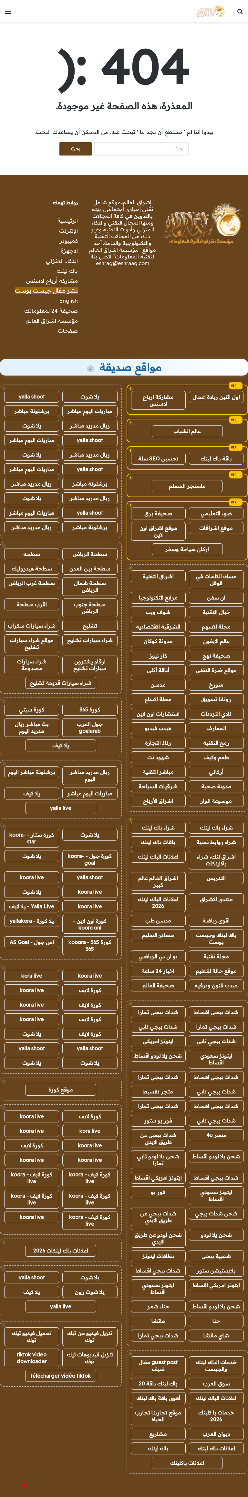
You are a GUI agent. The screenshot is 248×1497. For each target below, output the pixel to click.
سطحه (31, 554)
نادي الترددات (216, 713)
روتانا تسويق (216, 699)
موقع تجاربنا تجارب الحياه (158, 1415)
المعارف (216, 728)
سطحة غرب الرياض (31, 583)
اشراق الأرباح (158, 801)
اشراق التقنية (158, 576)
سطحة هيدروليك (32, 568)
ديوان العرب (216, 1434)
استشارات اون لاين (158, 713)
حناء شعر (158, 1306)
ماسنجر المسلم (187, 486)
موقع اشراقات (216, 528)
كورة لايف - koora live (89, 1177)
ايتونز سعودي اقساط (216, 1059)
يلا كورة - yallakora (32, 921)
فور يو (158, 1192)
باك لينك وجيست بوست (216, 938)
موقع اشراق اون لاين (158, 531)
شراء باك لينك (216, 827)
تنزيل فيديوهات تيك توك (90, 1357)
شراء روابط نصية (216, 842)
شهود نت (158, 757)
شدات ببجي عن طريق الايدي (158, 1138)
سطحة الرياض (90, 554)
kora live (31, 975)
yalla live (60, 808)
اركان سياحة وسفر (187, 549)
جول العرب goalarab (90, 727)
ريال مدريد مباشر (90, 425)
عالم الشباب (187, 431)
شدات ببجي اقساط (216, 1012)
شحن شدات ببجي (216, 1213)
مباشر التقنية (158, 772)
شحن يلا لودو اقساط (158, 1055)
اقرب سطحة (32, 604)
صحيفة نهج (216, 655)
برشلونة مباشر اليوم (31, 772)
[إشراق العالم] (210, 11)
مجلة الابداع (158, 699)
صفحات (68, 330)
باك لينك (67, 270)
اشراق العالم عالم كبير (158, 881)
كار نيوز (158, 655)
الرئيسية (67, 220)
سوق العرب (216, 1383)
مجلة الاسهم (216, 626)
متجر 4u (216, 1135)
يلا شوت (89, 396)
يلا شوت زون (90, 1292)
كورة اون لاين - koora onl (90, 924)
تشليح (90, 625)
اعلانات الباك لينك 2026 (158, 902)
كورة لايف (90, 990)
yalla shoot (32, 396)
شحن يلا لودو (216, 1234)
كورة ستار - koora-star (31, 838)
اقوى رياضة (216, 920)
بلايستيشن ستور (216, 1270)
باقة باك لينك (216, 458)
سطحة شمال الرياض (90, 586)
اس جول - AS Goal (32, 942)
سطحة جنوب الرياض (90, 607)
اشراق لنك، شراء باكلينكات (216, 860)
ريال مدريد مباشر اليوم (90, 775)
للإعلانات (13, 1485)
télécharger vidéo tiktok (61, 1375)
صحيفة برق (158, 513)
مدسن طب (158, 920)
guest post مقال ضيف (158, 1365)
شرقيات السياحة (158, 786)
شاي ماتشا (216, 1335)
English (68, 300)
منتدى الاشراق (216, 899)
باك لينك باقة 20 (158, 1383)
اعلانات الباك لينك (158, 856)
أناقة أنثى (158, 670)
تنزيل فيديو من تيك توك (89, 1336)
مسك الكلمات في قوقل (216, 579)
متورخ (216, 684)
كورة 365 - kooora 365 (89, 945)
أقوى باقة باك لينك (158, 1398)
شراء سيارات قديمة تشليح (60, 682)
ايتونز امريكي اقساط (158, 1177)
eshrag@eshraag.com (122, 263)
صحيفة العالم (158, 985)
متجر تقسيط (158, 1091)
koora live (32, 877)
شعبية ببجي (216, 1256)
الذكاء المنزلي (62, 260)
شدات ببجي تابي (158, 1026)
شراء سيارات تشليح (90, 640)
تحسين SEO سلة (158, 458)
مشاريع (158, 1434)
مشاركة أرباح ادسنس (52, 280)
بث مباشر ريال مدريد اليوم (32, 727)
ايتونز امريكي (158, 1041)
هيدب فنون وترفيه (216, 985)
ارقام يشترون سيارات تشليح (89, 664)
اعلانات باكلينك (187, 1463)
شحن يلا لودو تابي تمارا (158, 1159)
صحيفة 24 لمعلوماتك (51, 310)
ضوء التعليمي (216, 513)
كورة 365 (90, 709)
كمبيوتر (69, 240)
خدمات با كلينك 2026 (216, 1415)
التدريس (216, 878)
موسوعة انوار (216, 801)
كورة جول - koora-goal (90, 859)
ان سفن (216, 597)
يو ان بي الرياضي (158, 956)
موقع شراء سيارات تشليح (32, 643)
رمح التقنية (216, 742)
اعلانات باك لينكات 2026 (60, 1250)
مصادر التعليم (158, 935)
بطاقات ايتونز (158, 1256)
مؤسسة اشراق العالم (52, 320)
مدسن (158, 684)
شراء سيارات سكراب (32, 625)
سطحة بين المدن (89, 568)
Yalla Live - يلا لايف (31, 906)
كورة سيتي (31, 709)
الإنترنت (68, 230)
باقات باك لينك (158, 842)
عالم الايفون (216, 641)
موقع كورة (60, 1089)
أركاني (216, 772)
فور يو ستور (158, 1120)
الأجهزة (69, 250)
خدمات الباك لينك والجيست (216, 1365)
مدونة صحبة (216, 786)
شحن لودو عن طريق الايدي (158, 1238)
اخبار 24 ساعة (158, 971)
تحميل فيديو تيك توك (32, 1336)
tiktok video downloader (32, 1357)
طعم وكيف (216, 757)
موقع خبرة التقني (216, 670)
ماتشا (158, 1321)
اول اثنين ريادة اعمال (216, 397)
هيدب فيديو (158, 728)
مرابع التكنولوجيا (158, 597)
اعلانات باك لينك (216, 1448)
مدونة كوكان (158, 641)
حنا (216, 1321)
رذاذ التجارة (158, 742)
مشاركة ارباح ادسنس (158, 400)
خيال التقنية (216, 612)
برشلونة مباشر (31, 411)
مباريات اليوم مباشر (89, 411)
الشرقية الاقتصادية (158, 626)
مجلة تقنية (216, 956)
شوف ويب (158, 612)
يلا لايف (60, 745)
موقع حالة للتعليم (216, 971)
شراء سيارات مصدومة (31, 664)
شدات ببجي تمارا (158, 1012)
